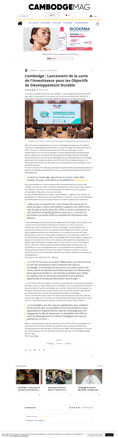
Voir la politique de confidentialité (18, 436)
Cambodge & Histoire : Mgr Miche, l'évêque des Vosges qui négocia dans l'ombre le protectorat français (88, 388)
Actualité (59, 343)
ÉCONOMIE (46, 23)
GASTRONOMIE (81, 23)
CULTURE (57, 23)
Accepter (109, 435)
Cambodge (50, 343)
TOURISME (67, 23)
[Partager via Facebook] (26, 350)
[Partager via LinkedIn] (35, 350)
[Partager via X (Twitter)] (30, 350)
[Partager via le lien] (39, 350)
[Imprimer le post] (44, 350)
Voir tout (99, 366)
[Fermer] (116, 435)
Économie (68, 343)
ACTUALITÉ (33, 23)
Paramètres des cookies (95, 435)
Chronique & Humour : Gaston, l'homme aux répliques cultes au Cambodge (57, 388)
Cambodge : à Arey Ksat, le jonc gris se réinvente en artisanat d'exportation (29, 388)
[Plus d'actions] (92, 70)
